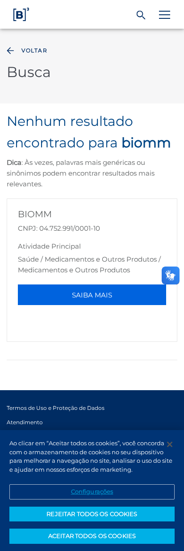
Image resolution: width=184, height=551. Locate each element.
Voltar (34, 50)
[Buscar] (141, 15)
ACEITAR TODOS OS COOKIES (92, 535)
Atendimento (25, 422)
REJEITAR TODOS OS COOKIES (91, 513)
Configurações (92, 491)
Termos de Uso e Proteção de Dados (56, 408)
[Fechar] (170, 444)
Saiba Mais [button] (92, 295)
